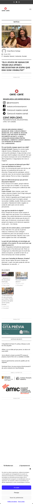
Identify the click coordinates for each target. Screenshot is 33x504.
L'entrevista (18, 56)
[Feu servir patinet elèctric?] (22, 275)
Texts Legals (21, 501)
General (12, 56)
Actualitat (6, 56)
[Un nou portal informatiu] (8, 275)
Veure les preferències (16, 497)
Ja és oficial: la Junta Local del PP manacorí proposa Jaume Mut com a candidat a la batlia (15, 356)
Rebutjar (16, 492)
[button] (30, 469)
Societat (24, 56)
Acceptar (16, 487)
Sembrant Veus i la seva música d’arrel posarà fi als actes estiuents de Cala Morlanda (16, 367)
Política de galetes (12, 501)
